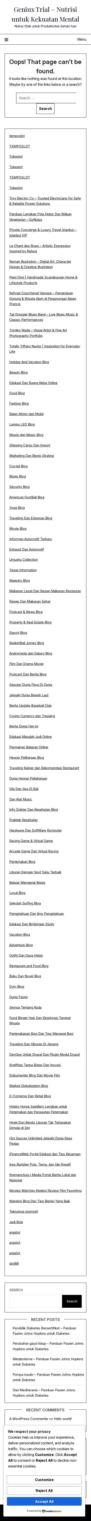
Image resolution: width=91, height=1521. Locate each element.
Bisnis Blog (17, 476)
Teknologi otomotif (23, 1211)
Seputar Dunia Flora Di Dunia (30, 685)
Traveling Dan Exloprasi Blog (30, 518)
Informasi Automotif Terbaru (30, 539)
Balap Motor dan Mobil (26, 414)
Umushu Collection (23, 559)
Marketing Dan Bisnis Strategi (31, 456)
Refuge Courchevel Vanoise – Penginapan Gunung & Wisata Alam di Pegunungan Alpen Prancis (42, 298)
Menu (81, 39)
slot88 (14, 1263)
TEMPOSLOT (19, 146)
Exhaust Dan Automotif (26, 549)
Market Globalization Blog (28, 1086)
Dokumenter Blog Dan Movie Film (34, 1075)
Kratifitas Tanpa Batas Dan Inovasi (35, 1065)
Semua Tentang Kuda (25, 1007)
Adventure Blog (21, 945)
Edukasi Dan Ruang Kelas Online (33, 383)
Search (16, 1290)
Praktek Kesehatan (23, 820)
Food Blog (17, 393)
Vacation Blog (19, 934)
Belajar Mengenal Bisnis (27, 882)
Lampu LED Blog (22, 424)
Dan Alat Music (20, 799)
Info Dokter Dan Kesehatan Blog (33, 809)
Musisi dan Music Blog (26, 435)
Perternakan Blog (22, 862)
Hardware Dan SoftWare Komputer (35, 830)
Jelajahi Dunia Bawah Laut (28, 695)
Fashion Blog (19, 403)
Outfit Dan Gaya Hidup (26, 955)
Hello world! (63, 1419)
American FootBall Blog (26, 497)
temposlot (17, 136)
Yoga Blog (17, 508)
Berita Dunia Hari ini (23, 726)
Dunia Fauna (18, 997)
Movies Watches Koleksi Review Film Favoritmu (45, 1191)
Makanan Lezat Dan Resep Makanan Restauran (45, 591)
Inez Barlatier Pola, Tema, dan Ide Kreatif (40, 1164)
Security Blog (19, 487)
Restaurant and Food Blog (28, 966)
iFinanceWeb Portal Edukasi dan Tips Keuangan (45, 1154)
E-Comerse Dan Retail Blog (30, 1096)
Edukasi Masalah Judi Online (30, 737)
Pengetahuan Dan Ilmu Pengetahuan (36, 914)
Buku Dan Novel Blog (25, 976)
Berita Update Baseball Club (30, 705)
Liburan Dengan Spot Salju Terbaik (35, 872)
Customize (44, 1479)
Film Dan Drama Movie (26, 664)
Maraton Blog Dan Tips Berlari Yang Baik (39, 1201)
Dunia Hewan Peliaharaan (28, 778)
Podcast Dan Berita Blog (27, 674)
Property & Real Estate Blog (30, 622)
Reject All (44, 1490)
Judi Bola (16, 1222)
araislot (14, 1232)
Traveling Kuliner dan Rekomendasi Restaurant (44, 768)
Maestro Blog (19, 580)
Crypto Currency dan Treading (32, 716)
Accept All (44, 1501)
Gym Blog (16, 986)
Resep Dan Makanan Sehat (29, 601)
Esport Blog (18, 633)
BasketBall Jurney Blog (26, 643)
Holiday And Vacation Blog (29, 362)
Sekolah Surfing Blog (25, 903)
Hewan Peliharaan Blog (26, 757)
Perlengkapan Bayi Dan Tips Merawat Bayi (41, 1033)
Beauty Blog (18, 372)
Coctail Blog (18, 466)
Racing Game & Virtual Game (31, 841)
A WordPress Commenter (28, 1419)
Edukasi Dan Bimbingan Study (31, 924)
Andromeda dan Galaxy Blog (30, 653)
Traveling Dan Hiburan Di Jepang (33, 1044)
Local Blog (17, 893)
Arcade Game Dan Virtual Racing (34, 851)
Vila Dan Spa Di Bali (23, 789)
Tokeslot (16, 156)
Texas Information (23, 570)
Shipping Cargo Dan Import (29, 445)
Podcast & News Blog (26, 612)
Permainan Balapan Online (28, 747)
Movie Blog (18, 528)
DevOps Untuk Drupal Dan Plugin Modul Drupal (44, 1054)
